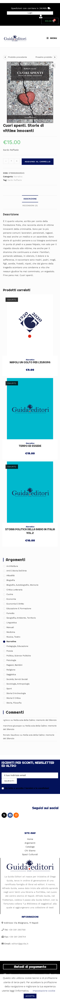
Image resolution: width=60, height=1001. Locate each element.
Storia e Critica (13, 698)
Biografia (10, 580)
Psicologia (11, 660)
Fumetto (10, 613)
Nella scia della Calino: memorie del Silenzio (35, 720)
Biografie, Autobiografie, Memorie (22, 585)
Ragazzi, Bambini (14, 665)
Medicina (10, 632)
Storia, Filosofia (13, 703)
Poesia (9, 651)
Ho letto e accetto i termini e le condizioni (27, 788)
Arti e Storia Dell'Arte (16, 571)
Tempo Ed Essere (30, 446)
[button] (53, 65)
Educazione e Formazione (18, 608)
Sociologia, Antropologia (17, 684)
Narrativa (18, 176)
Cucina (9, 594)
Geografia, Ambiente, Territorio (21, 618)
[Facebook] (10, 815)
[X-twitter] (4, 815)
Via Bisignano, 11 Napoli (26, 923)
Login (30, 13)
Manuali (10, 627)
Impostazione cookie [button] (44, 990)
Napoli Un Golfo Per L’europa (30, 362)
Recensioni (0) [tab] (30, 205)
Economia (11, 599)
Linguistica (11, 622)
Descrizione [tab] (30, 199)
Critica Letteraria (14, 590)
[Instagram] (16, 815)
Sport (9, 688)
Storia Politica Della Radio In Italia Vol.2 (30, 531)
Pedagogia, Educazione (17, 646)
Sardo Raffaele (15, 180)
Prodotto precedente (17, 57)
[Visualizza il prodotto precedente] (5, 57)
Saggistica (11, 674)
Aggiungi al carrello (37, 162)
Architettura (12, 566)
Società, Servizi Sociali (17, 679)
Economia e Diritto (15, 604)
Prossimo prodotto (44, 57)
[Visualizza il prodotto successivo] (55, 57)
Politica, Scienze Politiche (18, 655)
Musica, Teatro (13, 637)
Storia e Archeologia (16, 693)
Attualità (10, 575)
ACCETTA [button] (30, 996)
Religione (10, 670)
